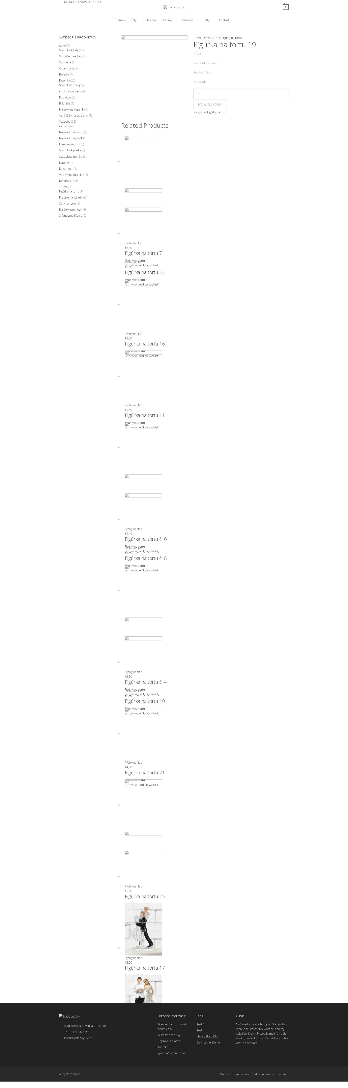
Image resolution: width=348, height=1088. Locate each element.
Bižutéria (64, 103)
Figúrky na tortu (232, 38)
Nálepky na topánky (72, 109)
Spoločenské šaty (70, 56)
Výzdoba (64, 121)
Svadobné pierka (70, 150)
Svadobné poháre (71, 156)
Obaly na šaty (68, 68)
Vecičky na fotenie (70, 175)
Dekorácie (65, 181)
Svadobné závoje (70, 85)
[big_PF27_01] (154, 78)
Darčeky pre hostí (70, 209)
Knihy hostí (66, 169)
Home (198, 38)
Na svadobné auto (71, 132)
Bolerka (64, 74)
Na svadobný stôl (70, 138)
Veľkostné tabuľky (168, 1035)
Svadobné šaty (68, 50)
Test (199, 1030)
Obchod (208, 38)
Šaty (62, 46)
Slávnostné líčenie (70, 215)
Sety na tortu (67, 203)
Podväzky (65, 97)
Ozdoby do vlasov (71, 91)
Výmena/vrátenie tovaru (172, 1053)
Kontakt (162, 1047)
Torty (217, 38)
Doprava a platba (168, 1041)
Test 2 (201, 1024)
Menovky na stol (69, 144)
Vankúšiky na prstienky (73, 115)
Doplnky (64, 80)
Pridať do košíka (210, 105)
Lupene (64, 162)
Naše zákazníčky (207, 1036)
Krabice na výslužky (71, 197)
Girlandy (64, 126)
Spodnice (65, 62)
